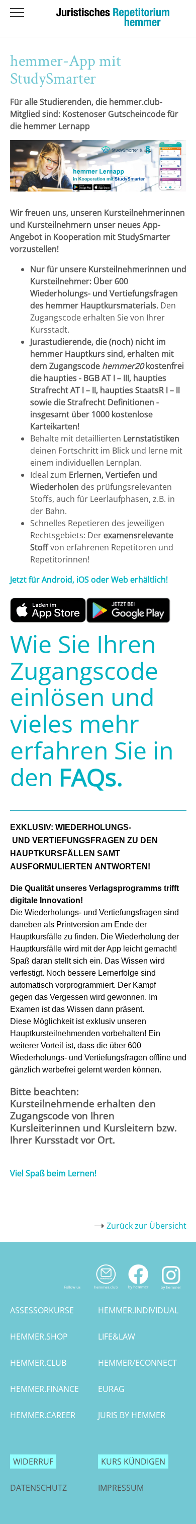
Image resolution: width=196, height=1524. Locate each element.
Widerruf (33, 1461)
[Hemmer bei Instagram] (171, 1291)
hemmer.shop (39, 1336)
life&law (116, 1336)
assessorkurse (42, 1310)
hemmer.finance (44, 1388)
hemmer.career (42, 1415)
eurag (111, 1388)
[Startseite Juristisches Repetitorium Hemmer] (112, 23)
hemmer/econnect (137, 1362)
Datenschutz (38, 1487)
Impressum (121, 1487)
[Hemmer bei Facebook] (138, 1291)
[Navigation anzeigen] (17, 12)
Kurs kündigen (133, 1461)
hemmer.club (38, 1362)
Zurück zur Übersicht (146, 1225)
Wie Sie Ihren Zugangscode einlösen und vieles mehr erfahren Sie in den (91, 710)
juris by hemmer (131, 1415)
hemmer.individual (138, 1310)
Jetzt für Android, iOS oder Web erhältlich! (89, 579)
